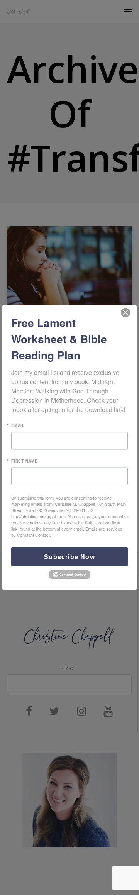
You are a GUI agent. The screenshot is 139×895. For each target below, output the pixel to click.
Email (18, 425)
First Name (24, 461)
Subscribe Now (69, 556)
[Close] (125, 312)
